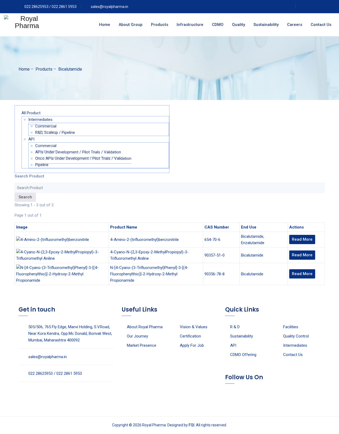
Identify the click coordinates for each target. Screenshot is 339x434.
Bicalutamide (252, 236)
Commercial (45, 126)
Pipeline (41, 164)
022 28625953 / (38, 6)
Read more (302, 239)
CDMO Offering (243, 354)
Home (104, 24)
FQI (191, 425)
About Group (130, 24)
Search (25, 197)
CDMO (218, 24)
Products (159, 24)
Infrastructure (190, 24)
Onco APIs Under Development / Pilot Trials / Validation (83, 158)
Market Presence (141, 345)
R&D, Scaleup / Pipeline (55, 132)
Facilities (290, 327)
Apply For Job (192, 345)
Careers (294, 24)
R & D (235, 327)
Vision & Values (193, 327)
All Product (31, 113)
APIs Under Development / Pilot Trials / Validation (78, 152)
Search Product (29, 176)
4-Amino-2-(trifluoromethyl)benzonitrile (144, 239)
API (31, 139)
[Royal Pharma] (27, 24)
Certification (190, 336)
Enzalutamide (252, 242)
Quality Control (296, 336)
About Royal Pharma (145, 327)
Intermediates (40, 119)
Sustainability (266, 24)
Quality (238, 24)
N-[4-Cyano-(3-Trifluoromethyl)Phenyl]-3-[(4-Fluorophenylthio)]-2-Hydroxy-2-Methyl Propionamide (149, 274)
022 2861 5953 (64, 6)
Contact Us (321, 24)
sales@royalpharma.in (109, 6)
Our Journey (137, 336)
